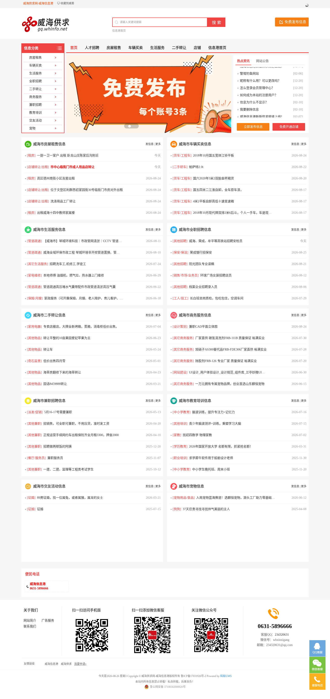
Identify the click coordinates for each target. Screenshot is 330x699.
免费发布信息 (295, 22)
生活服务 (35, 73)
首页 (73, 48)
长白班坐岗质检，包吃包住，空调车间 (216, 298)
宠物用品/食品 (184, 497)
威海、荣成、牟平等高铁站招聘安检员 (215, 241)
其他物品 (34, 338)
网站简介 (30, 620)
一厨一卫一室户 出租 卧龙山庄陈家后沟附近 (68, 155)
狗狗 (177, 509)
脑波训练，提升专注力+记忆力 (213, 412)
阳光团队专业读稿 (201, 264)
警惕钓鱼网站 (249, 69)
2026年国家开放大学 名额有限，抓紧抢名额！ (221, 446)
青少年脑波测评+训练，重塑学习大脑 (215, 423)
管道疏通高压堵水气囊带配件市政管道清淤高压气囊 (79, 287)
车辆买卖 (35, 65)
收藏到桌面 (67, 3)
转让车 (48, 349)
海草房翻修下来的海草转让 (62, 372)
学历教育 (180, 446)
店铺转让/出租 (38, 167)
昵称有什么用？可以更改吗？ (260, 76)
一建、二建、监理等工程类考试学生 (68, 469)
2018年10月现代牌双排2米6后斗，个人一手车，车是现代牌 (234, 212)
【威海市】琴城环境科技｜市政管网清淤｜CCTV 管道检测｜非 (87, 241)
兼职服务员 (55, 458)
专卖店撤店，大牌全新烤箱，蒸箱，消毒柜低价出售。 (81, 326)
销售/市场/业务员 (186, 275)
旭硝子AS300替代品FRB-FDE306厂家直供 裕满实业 (231, 349)
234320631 (282, 634)
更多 (158, 144)
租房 (31, 155)
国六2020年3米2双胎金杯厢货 (213, 178)
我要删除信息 (249, 105)
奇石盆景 (34, 361)
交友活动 (35, 120)
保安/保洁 (180, 252)
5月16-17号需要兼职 (58, 412)
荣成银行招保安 (201, 252)
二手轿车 (180, 167)
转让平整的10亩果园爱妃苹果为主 (66, 338)
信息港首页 (119, 30)
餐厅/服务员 (36, 458)
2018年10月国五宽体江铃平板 (213, 155)
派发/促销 (35, 412)
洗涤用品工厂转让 (63, 201)
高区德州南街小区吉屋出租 (56, 178)
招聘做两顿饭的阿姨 (57, 446)
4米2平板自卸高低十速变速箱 (213, 201)
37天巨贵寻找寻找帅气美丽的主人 (206, 509)
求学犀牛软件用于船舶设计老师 (211, 458)
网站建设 (180, 372)
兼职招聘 (35, 104)
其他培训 (180, 423)
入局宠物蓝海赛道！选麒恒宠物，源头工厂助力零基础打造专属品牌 (243, 497)
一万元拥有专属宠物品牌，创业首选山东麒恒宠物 (229, 384)
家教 (177, 435)
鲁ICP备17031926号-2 (193, 676)
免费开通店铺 (288, 126)
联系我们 (30, 626)
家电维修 (34, 275)
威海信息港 (51, 664)
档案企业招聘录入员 (203, 287)
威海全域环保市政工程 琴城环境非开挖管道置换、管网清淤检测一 (89, 252)
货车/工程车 (182, 155)
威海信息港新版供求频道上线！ (262, 112)
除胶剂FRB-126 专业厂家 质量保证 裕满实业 (226, 361)
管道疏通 (34, 241)
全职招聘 (35, 81)
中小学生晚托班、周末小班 (211, 469)
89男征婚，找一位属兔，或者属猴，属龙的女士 (70, 497)
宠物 (32, 128)
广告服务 (48, 620)
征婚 (31, 497)
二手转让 (35, 89)
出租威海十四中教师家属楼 (56, 212)
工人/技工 (180, 298)
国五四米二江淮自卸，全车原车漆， (218, 190)
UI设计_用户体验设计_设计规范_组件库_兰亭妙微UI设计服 (230, 372)
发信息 (149, 144)
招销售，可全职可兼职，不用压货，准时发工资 (76, 423)
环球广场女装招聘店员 (216, 275)
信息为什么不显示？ (254, 98)
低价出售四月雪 (54, 361)
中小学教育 (181, 412)
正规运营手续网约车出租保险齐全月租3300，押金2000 (81, 435)
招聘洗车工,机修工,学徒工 (68, 264)
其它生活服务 (37, 264)
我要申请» (80, 664)
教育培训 (35, 112)
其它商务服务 (183, 338)
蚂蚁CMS (226, 676)
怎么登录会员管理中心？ (257, 83)
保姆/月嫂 (35, 298)
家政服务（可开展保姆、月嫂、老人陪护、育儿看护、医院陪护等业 (91, 298)
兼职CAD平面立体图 (203, 326)
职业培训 (180, 458)
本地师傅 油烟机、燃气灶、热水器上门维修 (73, 275)
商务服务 (35, 97)
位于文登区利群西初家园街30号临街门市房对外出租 (87, 190)
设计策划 (180, 326)
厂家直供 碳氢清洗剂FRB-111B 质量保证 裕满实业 (230, 338)
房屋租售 (35, 57)
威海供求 (66, 664)
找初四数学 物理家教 (197, 435)
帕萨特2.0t (196, 167)
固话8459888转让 (55, 384)
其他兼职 (34, 423)
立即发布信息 (253, 126)
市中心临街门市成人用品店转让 (73, 167)
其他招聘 (180, 241)
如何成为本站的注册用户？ (259, 91)
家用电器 (34, 326)
